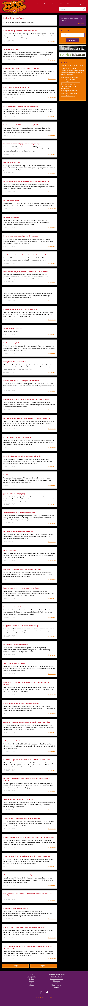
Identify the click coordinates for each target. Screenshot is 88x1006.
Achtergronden (80, 4)
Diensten (56, 983)
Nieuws (53, 4)
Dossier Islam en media (68, 68)
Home (38, 4)
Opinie (46, 4)
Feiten (62, 4)
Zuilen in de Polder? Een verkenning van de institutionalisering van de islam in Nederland (72, 73)
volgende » (43, 966)
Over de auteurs (56, 977)
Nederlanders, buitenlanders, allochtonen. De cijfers (70, 78)
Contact (56, 987)
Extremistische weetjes (68, 96)
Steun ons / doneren (56, 979)
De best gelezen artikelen (69, 91)
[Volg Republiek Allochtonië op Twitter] (47, 992)
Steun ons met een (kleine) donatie (72, 65)
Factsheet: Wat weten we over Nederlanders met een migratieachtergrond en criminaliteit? (70, 85)
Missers (69, 4)
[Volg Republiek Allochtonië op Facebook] (41, 992)
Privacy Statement (56, 985)
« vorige (15, 966)
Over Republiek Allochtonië (56, 975)
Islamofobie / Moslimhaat (69, 93)
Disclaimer (56, 981)
